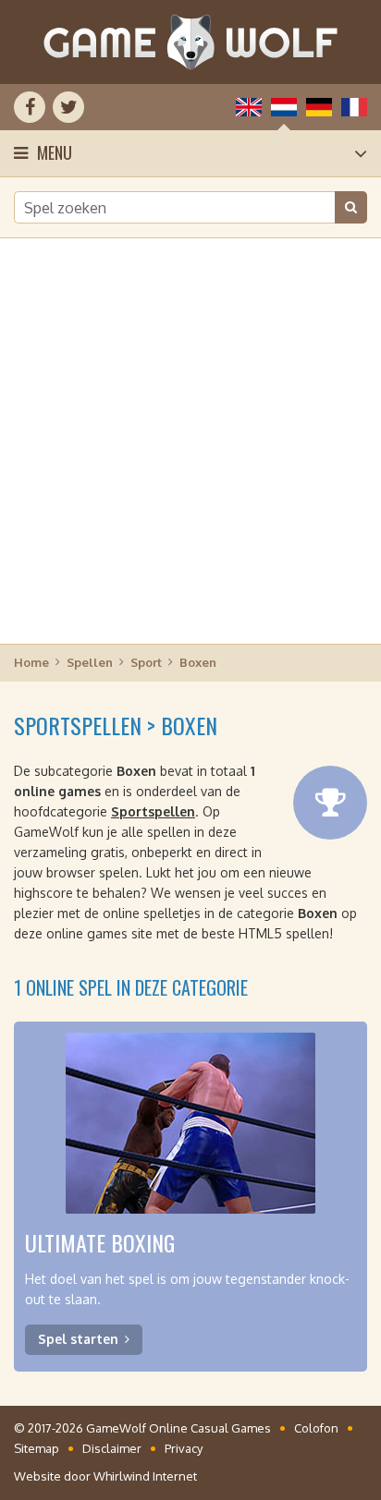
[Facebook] (29, 107)
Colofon (316, 1428)
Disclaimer (111, 1448)
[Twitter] (68, 107)
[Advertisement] (190, 439)
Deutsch (319, 107)
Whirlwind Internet (145, 1476)
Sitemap (36, 1448)
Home (31, 662)
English (249, 107)
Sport (146, 662)
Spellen (90, 662)
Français (354, 107)
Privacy (184, 1448)
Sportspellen (153, 811)
